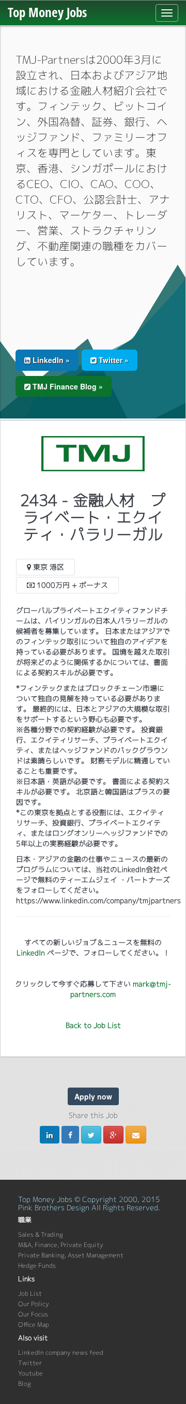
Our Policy (33, 1303)
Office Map (33, 1324)
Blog (24, 1383)
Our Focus (33, 1314)
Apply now (93, 1096)
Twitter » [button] (113, 360)
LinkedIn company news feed (60, 1352)
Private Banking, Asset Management (70, 1255)
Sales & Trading (40, 1234)
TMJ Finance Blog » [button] (66, 386)
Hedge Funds (37, 1265)
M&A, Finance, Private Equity (60, 1244)
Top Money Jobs (47, 12)
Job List (30, 1293)
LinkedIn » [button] (50, 360)
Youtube (30, 1373)
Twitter (30, 1362)
